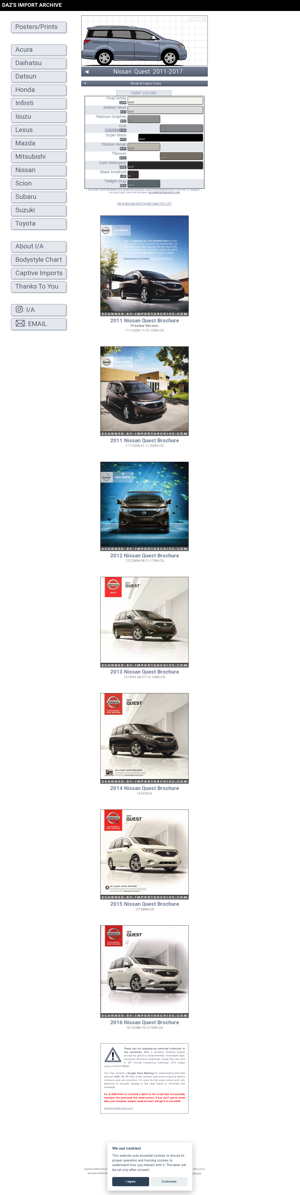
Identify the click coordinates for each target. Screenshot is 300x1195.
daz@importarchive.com (118, 1108)
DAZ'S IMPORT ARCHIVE (32, 5)
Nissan (122, 71)
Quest (142, 71)
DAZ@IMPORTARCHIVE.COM (164, 192)
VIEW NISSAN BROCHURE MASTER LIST (144, 204)
